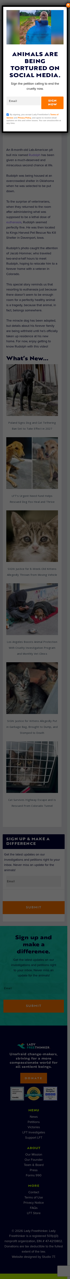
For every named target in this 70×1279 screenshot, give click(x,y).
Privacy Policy (24, 118)
